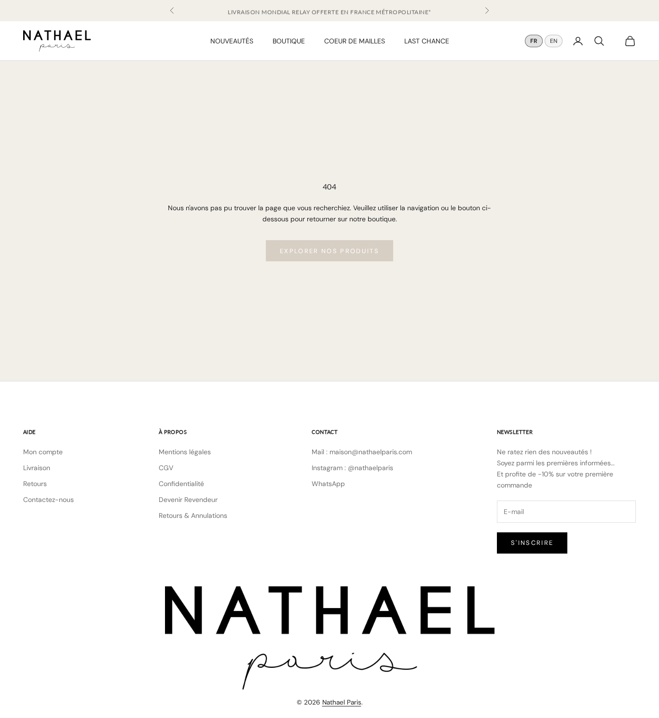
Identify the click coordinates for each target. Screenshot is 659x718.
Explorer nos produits (329, 251)
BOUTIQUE (289, 40)
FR (533, 41)
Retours (35, 483)
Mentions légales (185, 451)
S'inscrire (532, 543)
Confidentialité (181, 483)
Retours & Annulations (193, 515)
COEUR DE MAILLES (354, 40)
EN (553, 41)
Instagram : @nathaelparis (352, 467)
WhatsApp (328, 483)
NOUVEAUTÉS (231, 40)
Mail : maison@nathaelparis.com (362, 451)
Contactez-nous (48, 499)
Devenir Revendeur (188, 499)
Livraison (36, 467)
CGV (166, 467)
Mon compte (43, 451)
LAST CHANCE (426, 40)
